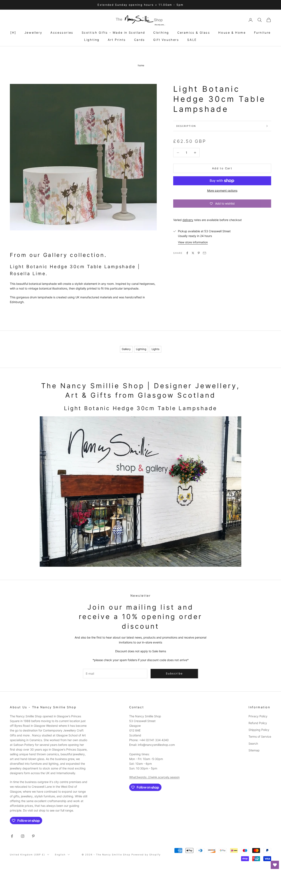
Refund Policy (257, 723)
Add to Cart (222, 168)
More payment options (222, 190)
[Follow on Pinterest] (33, 836)
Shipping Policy (258, 729)
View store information (193, 242)
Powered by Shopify (146, 854)
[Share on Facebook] (187, 253)
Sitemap (254, 750)
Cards (139, 39)
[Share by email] (204, 253)
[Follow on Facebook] (12, 836)
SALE (192, 39)
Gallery (126, 349)
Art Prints (117, 39)
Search (253, 743)
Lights (155, 349)
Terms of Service (259, 736)
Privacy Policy (257, 716)
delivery (187, 220)
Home (141, 65)
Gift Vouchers (166, 39)
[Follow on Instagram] (23, 836)
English (60, 854)
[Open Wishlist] (275, 865)
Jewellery (33, 32)
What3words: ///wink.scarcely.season (154, 777)
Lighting (92, 39)
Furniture (262, 32)
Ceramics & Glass (193, 32)
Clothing (161, 32)
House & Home (232, 32)
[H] (13, 32)
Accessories (61, 32)
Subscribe (174, 673)
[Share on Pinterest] (198, 253)
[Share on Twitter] (193, 253)
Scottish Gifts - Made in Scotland (113, 32)
